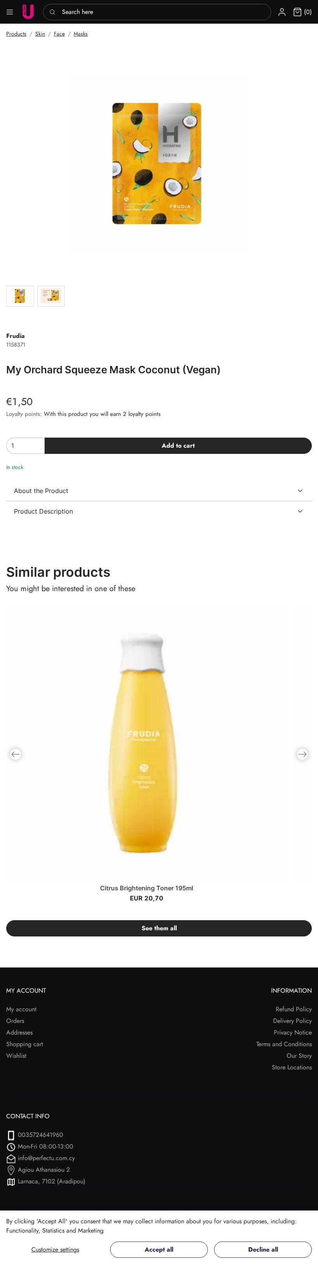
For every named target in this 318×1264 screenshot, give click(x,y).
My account (21, 1009)
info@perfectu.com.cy (46, 1158)
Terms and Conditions (284, 1044)
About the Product (41, 491)
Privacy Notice (293, 1032)
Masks (81, 34)
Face (59, 34)
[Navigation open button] (9, 12)
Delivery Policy (292, 1020)
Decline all (263, 1249)
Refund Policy (294, 1009)
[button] (282, 12)
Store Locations (292, 1067)
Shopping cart (24, 1044)
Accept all (159, 1249)
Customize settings (55, 1249)
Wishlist (16, 1055)
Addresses (19, 1032)
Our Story (299, 1055)
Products (16, 34)
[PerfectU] (28, 12)
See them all (159, 928)
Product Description (43, 511)
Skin (40, 34)
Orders (15, 1020)
